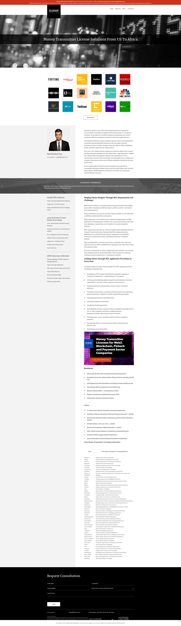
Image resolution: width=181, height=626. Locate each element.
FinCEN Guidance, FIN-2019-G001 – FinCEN (101, 423)
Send (53, 604)
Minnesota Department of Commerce (106, 505)
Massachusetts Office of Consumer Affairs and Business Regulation (114, 501)
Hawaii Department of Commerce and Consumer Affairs (111, 481)
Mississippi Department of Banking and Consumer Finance (112, 507)
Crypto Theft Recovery (53, 271)
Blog (124, 8)
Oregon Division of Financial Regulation (107, 532)
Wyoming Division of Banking (104, 558)
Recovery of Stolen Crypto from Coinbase (58, 278)
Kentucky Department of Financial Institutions (109, 493)
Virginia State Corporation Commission (107, 550)
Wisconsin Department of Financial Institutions (109, 556)
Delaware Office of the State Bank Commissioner (109, 471)
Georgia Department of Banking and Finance (108, 479)
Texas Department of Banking (104, 544)
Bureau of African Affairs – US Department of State (102, 390)
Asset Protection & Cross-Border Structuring (57, 219)
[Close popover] (179, 621)
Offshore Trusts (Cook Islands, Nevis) (57, 238)
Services (118, 8)
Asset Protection (51, 248)
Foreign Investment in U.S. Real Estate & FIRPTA (58, 230)
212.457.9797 (51, 157)
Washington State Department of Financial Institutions (111, 552)
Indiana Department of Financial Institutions (108, 487)
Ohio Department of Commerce (104, 528)
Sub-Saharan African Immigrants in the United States (103, 387)
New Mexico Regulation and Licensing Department (110, 520)
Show (88, 117)
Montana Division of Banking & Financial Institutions (110, 511)
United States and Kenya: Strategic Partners (100, 398)
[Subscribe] (112, 619)
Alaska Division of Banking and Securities (107, 459)
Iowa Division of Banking (102, 489)
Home (111, 8)
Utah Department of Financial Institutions (107, 546)
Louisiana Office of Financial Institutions (107, 495)
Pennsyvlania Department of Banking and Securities (110, 534)
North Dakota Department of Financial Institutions (110, 526)
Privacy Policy (121, 623)
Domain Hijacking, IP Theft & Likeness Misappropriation (58, 260)
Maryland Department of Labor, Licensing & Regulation (111, 499)
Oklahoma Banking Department (104, 530)
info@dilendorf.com (74, 612)
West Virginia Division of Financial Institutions (109, 554)
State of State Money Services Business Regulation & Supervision (107, 438)
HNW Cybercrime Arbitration (58, 256)
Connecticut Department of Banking (106, 469)
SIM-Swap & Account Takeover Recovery (58, 268)
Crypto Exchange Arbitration (55, 265)
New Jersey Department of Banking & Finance (108, 518)
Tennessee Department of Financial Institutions (109, 542)
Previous (2, 186)
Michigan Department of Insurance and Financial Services (112, 503)
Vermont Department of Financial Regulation (108, 548)
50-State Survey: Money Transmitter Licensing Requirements (106, 410)
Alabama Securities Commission (105, 457)
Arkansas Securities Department (105, 463)
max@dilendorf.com (62, 157)
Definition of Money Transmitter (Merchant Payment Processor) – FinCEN (110, 414)
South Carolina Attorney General (105, 538)
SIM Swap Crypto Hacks (53, 281)
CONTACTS (131, 8)
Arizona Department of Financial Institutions (108, 461)
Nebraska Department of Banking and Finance (108, 513)
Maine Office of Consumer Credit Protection (108, 497)
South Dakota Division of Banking (105, 540)
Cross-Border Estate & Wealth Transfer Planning (58, 224)
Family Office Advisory (55, 198)
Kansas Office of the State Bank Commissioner (108, 491)
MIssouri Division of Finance (103, 509)
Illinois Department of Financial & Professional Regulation (112, 485)
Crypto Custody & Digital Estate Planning (58, 201)
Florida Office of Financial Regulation (106, 477)
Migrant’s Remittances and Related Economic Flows (103, 394)
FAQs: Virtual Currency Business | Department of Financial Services (108, 431)
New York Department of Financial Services (108, 522)
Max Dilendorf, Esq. (54, 154)
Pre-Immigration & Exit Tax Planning (57, 234)
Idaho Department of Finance (104, 483)
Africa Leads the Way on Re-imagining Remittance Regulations (106, 373)
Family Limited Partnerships (55, 244)
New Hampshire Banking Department (106, 516)
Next (179, 186)
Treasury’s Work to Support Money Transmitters (102, 435)
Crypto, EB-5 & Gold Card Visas (55, 204)
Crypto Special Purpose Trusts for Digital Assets (58, 209)
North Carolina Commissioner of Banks (106, 524)
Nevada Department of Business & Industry (108, 515)
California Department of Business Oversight (108, 465)
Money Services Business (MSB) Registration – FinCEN (104, 427)
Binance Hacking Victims (54, 275)
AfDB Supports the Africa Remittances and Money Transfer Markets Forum (110, 383)
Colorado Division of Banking (104, 467)
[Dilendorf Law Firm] (123, 618)
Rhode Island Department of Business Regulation (109, 536)
